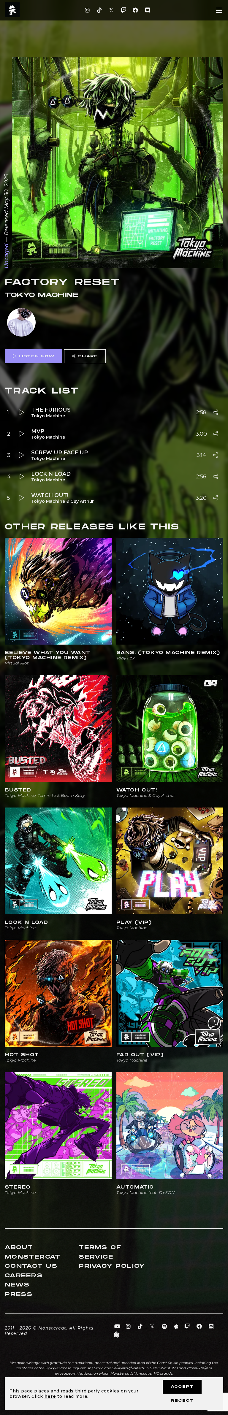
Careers (24, 1276)
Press (19, 1294)
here (50, 1396)
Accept (182, 1386)
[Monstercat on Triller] (117, 1335)
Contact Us (31, 1266)
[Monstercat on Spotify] (164, 1326)
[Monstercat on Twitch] (123, 10)
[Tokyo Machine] (21, 323)
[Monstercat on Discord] (147, 10)
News (17, 1285)
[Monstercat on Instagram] (87, 10)
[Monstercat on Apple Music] (176, 1326)
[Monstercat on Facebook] (135, 10)
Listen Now (36, 356)
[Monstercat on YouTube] (117, 1326)
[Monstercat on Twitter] (111, 10)
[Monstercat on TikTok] (99, 10)
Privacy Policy (112, 1266)
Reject (182, 1400)
